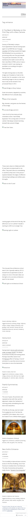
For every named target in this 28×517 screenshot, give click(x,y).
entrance (12, 327)
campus (4, 325)
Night (22, 376)
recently (4, 51)
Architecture (9, 323)
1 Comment (5, 392)
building (18, 498)
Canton (8, 372)
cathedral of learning (20, 440)
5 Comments (5, 456)
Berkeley (9, 321)
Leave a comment (6, 39)
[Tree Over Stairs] (14, 144)
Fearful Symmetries (10, 385)
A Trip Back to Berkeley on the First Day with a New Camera (14, 31)
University (7, 331)
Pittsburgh (16, 438)
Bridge (18, 323)
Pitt (16, 442)
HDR (14, 376)
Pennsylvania (10, 438)
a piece (7, 412)
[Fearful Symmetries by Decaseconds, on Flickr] (14, 434)
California (14, 321)
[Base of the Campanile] (9, 99)
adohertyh (4, 37)
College (8, 325)
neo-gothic (12, 442)
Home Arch (6, 338)
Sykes (17, 378)
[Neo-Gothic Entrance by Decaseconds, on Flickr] (14, 492)
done (20, 49)
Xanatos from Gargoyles (18, 470)
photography (5, 378)
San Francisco (15, 496)
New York (13, 372)
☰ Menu (23, 14)
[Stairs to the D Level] (14, 200)
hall (22, 327)
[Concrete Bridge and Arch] (10, 110)
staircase (16, 329)
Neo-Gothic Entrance (10, 449)
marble (14, 500)
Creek (7, 327)
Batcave (6, 359)
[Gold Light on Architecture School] (14, 300)
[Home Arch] (6, 367)
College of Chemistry (15, 325)
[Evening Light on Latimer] (14, 247)
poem (23, 416)
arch (7, 374)
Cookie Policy (10, 510)
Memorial (10, 329)
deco (3, 500)
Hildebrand (5, 329)
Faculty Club (17, 327)
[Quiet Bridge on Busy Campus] (11, 88)
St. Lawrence (12, 378)
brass (13, 498)
